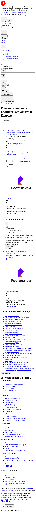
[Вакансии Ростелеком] (20, 183)
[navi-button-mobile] (3, 46)
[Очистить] (3, 70)
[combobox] (10, 66)
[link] (4, 35)
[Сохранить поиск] (3, 76)
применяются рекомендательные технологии (17, 489)
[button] (3, 40)
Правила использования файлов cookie (14, 16)
